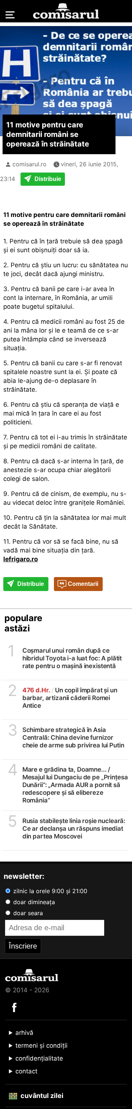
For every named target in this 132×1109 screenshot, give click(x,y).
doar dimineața (33, 902)
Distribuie (47, 179)
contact (26, 1071)
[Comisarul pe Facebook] (14, 1006)
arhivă (24, 1032)
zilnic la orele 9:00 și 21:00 (49, 891)
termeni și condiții (41, 1045)
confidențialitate (39, 1058)
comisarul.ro (29, 164)
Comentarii (82, 584)
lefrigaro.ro (20, 559)
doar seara (27, 913)
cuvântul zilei (41, 1095)
